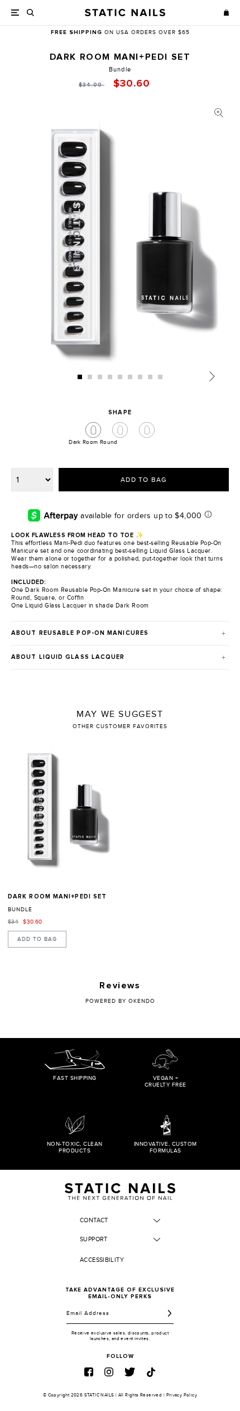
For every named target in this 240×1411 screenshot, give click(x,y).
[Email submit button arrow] (170, 1313)
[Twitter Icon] (129, 1371)
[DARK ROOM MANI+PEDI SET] (62, 812)
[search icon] (30, 12)
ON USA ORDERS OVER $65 (120, 32)
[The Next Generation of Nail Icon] (120, 1190)
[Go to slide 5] (120, 377)
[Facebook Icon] (88, 1371)
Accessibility (102, 1260)
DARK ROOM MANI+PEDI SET (57, 896)
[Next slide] (212, 376)
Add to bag (37, 939)
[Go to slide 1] (80, 377)
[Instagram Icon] (108, 1371)
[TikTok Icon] (151, 1372)
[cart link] (226, 12)
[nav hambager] (15, 12)
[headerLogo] (125, 12)
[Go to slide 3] (100, 377)
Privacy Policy (182, 1395)
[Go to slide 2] (90, 377)
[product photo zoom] (218, 112)
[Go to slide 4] (110, 377)
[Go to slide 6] (130, 377)
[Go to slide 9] (160, 377)
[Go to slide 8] (150, 377)
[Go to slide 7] (140, 377)
